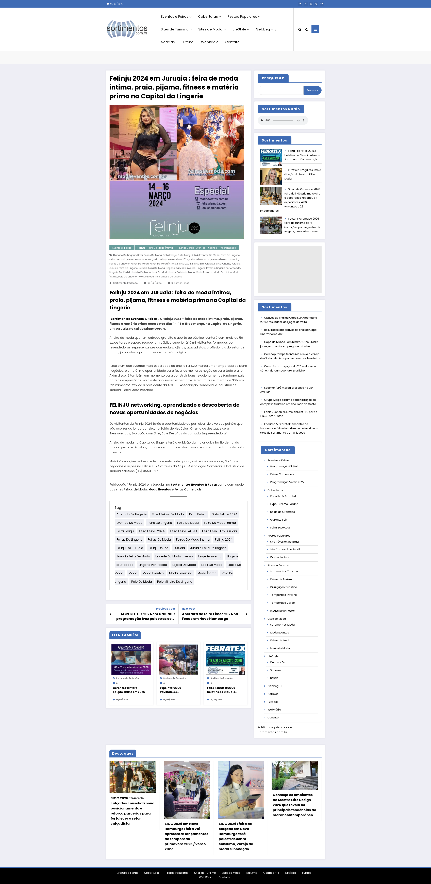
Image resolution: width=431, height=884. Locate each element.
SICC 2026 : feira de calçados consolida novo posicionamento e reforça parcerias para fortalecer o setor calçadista (132, 811)
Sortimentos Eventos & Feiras (134, 319)
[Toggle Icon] (315, 29)
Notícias (168, 42)
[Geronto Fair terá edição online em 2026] (131, 659)
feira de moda (117, 259)
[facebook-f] (300, 4)
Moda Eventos (204, 272)
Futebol (187, 42)
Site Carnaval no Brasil (285, 549)
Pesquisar (312, 90)
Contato (232, 42)
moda (191, 272)
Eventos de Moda (209, 255)
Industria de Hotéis (282, 611)
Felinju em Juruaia (202, 263)
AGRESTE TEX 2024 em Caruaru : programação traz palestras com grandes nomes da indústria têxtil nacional (145, 616)
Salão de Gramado (282, 512)
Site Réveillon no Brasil (284, 542)
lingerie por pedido (120, 272)
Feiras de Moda (140, 263)
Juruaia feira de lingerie (123, 268)
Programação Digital (283, 466)
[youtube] (322, 4)
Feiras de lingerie (119, 263)
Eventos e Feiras (174, 16)
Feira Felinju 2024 (178, 259)
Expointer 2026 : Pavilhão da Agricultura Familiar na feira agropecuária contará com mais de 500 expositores (176, 690)
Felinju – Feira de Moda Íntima (155, 248)
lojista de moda (141, 272)
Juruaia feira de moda (152, 268)
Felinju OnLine (222, 263)
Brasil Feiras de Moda (149, 255)
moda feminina (223, 272)
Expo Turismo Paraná (284, 504)
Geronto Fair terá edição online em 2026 (129, 690)
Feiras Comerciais (188, 489)
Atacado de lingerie (124, 255)
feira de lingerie (230, 255)
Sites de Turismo (175, 29)
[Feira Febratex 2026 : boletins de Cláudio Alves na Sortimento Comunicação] (225, 659)
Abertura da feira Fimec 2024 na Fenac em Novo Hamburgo (210, 616)
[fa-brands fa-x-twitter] (306, 4)
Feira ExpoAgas (280, 527)
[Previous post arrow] (110, 614)
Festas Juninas (280, 557)
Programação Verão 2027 (287, 482)
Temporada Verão (282, 603)
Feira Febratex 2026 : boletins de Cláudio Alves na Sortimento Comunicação (221, 690)
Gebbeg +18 (266, 29)
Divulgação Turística (283, 587)
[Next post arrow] (246, 614)
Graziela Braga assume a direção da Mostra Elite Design (302, 174)
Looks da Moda (178, 272)
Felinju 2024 (184, 263)
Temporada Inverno (283, 595)
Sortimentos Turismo (284, 571)
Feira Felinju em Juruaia (224, 259)
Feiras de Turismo (281, 579)
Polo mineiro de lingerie (169, 276)
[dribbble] (311, 4)
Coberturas (208, 16)
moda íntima (207, 573)
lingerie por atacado (228, 268)
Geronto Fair (278, 520)
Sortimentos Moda (282, 625)
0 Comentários (180, 283)
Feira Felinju (160, 259)
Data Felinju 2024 (188, 255)
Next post (188, 608)
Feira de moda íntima (139, 259)
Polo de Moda (146, 276)
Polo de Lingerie (127, 276)
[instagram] (316, 4)
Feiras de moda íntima (163, 263)
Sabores (275, 670)
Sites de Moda (210, 29)
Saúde (274, 678)
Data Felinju (170, 255)
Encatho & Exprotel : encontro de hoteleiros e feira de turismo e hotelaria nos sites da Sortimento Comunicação (289, 428)
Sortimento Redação (125, 283)
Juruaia (235, 263)
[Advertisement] (290, 269)
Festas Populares (242, 16)
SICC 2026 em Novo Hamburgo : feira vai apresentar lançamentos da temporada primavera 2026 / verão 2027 (186, 836)
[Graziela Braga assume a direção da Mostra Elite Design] (271, 177)
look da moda (160, 272)
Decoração (277, 662)
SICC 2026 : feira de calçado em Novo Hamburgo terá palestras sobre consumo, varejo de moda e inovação (236, 836)
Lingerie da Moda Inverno (180, 268)
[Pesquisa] (300, 29)
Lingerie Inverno (206, 268)
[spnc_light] (306, 29)
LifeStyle (239, 29)
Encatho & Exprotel (283, 496)
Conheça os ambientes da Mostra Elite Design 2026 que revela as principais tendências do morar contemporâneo (294, 804)
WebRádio (210, 42)
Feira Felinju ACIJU (199, 259)
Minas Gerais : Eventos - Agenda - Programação (207, 248)
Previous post (165, 608)
